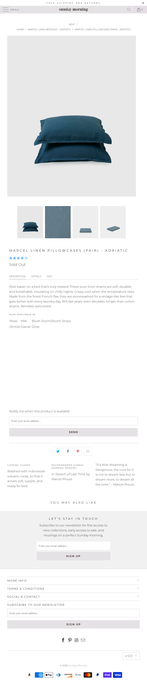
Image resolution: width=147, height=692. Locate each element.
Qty (12, 353)
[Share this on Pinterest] (78, 451)
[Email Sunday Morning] (83, 640)
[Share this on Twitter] (58, 451)
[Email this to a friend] (88, 451)
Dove (36, 327)
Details (36, 276)
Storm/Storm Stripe (56, 321)
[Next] (132, 121)
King (35, 342)
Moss (13, 321)
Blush (36, 321)
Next (72, 24)
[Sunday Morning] (73, 9)
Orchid (15, 327)
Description (17, 276)
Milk (24, 321)
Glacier (26, 327)
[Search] (129, 9)
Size (49, 276)
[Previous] (11, 121)
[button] (18, 258)
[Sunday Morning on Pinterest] (70, 640)
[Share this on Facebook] (68, 451)
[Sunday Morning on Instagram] (77, 640)
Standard (18, 342)
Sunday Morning (77, 665)
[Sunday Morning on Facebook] (63, 640)
